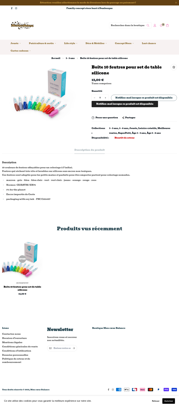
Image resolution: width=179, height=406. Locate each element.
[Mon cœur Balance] (22, 25)
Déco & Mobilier (95, 43)
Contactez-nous (11, 334)
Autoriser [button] (168, 401)
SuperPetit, (124, 133)
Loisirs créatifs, (147, 128)
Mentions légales (12, 342)
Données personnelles (15, 355)
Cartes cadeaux (19, 50)
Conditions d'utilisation (16, 351)
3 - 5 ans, (114, 128)
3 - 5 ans (70, 58)
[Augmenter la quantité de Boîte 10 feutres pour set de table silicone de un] (105, 98)
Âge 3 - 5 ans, (139, 133)
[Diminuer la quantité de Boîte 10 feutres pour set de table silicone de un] (94, 98)
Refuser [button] (155, 401)
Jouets (14, 43)
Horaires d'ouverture (14, 338)
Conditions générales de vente (20, 346)
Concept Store (123, 43)
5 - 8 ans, (124, 128)
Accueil (55, 58)
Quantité (97, 91)
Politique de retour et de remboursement (16, 360)
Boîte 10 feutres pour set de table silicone (22, 288)
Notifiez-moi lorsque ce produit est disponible (144, 98)
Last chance (149, 43)
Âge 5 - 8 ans (154, 133)
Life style (69, 43)
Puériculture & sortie (41, 43)
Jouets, (133, 128)
